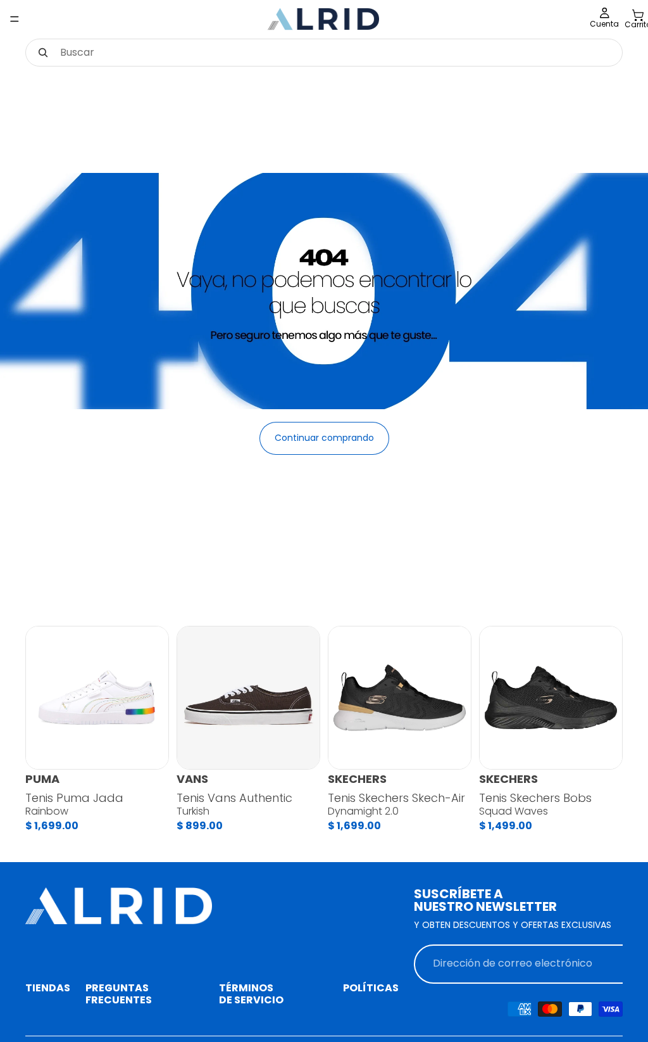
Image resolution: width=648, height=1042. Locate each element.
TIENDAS (47, 988)
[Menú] (14, 19)
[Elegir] (148, 750)
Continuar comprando (324, 437)
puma (42, 779)
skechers (357, 779)
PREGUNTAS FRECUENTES (118, 994)
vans (192, 779)
